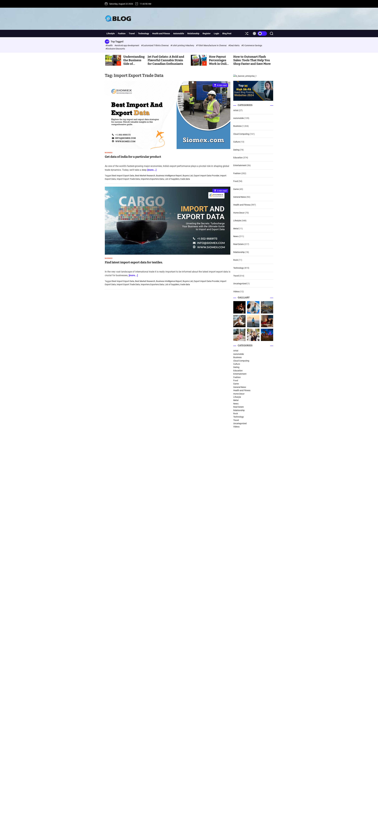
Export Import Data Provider (206, 176)
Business (108, 152)
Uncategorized (240, 283)
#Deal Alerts (234, 45)
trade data (185, 179)
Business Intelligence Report (169, 176)
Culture (236, 142)
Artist (235, 110)
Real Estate (238, 244)
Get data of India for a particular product (133, 156)
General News (239, 197)
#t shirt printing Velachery (183, 45)
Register (207, 33)
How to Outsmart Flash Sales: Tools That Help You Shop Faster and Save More (252, 60)
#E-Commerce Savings (251, 45)
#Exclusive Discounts (115, 49)
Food (235, 181)
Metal (235, 228)
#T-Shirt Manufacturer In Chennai (211, 45)
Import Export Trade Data (128, 179)
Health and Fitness (161, 33)
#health (109, 45)
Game (236, 189)
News (235, 236)
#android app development (127, 45)
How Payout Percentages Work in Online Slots (219, 62)
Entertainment (239, 165)
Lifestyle (110, 33)
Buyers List (188, 176)
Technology (143, 33)
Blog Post (226, 33)
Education (238, 157)
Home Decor (239, 213)
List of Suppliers (172, 179)
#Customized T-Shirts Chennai (155, 45)
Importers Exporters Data (152, 179)
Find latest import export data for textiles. (134, 262)
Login (216, 33)
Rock (235, 260)
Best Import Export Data (123, 176)
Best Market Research (145, 176)
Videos (236, 291)
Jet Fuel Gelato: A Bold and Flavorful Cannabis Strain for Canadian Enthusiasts (166, 60)
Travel (132, 33)
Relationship (193, 33)
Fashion (122, 33)
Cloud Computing (241, 134)
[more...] (151, 169)
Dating (236, 150)
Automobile (178, 33)
